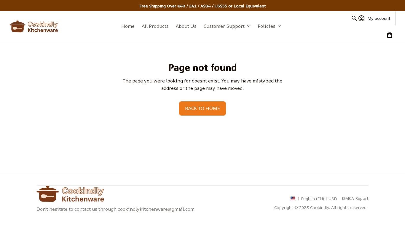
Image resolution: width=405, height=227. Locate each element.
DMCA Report (355, 198)
